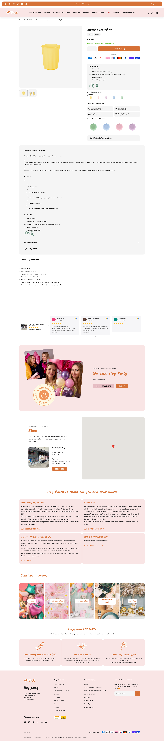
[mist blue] (114, 97)
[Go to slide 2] (95, 336)
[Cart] (157, 13)
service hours (124, 660)
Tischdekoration (40, 20)
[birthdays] (107, 601)
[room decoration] (57, 601)
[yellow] (90, 97)
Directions (59, 469)
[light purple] (106, 97)
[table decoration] (31, 601)
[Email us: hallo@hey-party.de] (82, 4)
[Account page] (152, 13)
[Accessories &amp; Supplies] (82, 601)
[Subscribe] (137, 693)
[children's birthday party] (132, 601)
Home (21, 20)
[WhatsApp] (26, 4)
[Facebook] (9, 4)
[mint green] (122, 97)
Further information (30, 242)
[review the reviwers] (76, 318)
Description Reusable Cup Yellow (34, 151)
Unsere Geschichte (103, 386)
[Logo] (12, 12)
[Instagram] (5, 4)
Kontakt (122, 386)
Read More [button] (55, 332)
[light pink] (98, 97)
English (26, 732)
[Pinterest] (14, 4)
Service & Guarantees (29, 260)
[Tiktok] (18, 4)
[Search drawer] (147, 13)
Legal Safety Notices (30, 249)
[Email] (22, 4)
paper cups (49, 20)
